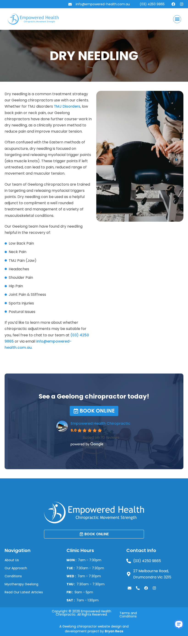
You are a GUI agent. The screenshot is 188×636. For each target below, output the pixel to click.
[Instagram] (181, 4)
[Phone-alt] (138, 588)
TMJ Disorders (67, 106)
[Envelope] (129, 588)
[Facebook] (173, 4)
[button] (177, 19)
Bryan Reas (114, 631)
